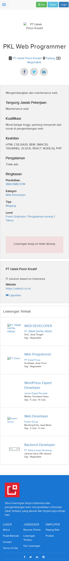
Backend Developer (39, 445)
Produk (50, 535)
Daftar (53, 4)
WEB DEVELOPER (38, 326)
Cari (42, 4)
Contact (7, 542)
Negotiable (34, 62)
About (6, 529)
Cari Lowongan (31, 546)
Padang (50, 58)
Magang (11, 205)
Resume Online (32, 529)
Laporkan (14, 295)
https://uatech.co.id (18, 288)
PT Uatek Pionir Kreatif (27, 58)
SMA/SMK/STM (15, 184)
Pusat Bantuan (11, 535)
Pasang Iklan (53, 529)
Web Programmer (37, 354)
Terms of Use (10, 548)
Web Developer (16, 194)
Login (64, 4)
